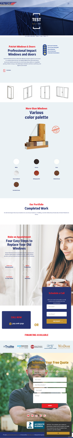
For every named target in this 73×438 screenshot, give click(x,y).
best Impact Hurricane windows (16, 212)
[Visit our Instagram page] (36, 416)
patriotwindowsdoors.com (13, 434)
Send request (56, 321)
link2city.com (30, 434)
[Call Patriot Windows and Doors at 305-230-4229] (45, 416)
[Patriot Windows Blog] (41, 416)
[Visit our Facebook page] (32, 416)
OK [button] (58, 433)
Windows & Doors (13, 252)
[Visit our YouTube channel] (28, 416)
